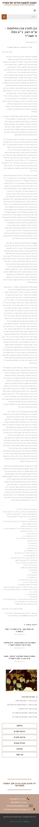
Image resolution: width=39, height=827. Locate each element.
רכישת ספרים (19, 731)
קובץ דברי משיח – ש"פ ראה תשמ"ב (28, 709)
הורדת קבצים (19, 743)
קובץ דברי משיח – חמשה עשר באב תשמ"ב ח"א (24, 717)
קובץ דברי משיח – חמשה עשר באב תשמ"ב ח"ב (24, 713)
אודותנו (20, 749)
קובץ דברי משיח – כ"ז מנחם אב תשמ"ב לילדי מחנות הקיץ (22, 705)
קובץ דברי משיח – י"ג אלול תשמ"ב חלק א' (26, 701)
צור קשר (19, 755)
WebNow (26, 821)
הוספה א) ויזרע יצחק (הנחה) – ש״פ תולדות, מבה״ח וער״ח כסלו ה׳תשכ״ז (20, 644)
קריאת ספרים (19, 737)
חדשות (19, 726)
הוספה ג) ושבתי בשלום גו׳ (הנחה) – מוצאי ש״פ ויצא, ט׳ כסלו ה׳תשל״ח (19, 657)
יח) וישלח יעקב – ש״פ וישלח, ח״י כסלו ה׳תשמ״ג (19, 630)
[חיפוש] (4, 16)
